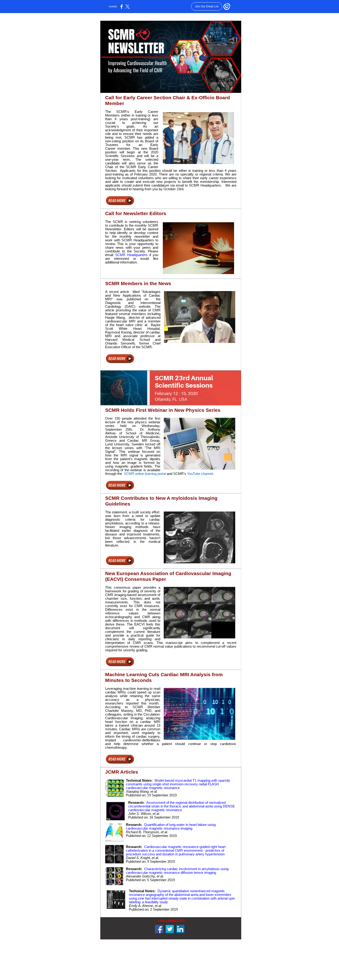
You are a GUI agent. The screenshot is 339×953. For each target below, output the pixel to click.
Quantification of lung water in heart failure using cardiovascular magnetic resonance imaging (171, 826)
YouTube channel (200, 474)
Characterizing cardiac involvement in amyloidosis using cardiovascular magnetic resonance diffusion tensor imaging (177, 870)
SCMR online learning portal (145, 474)
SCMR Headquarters (131, 255)
